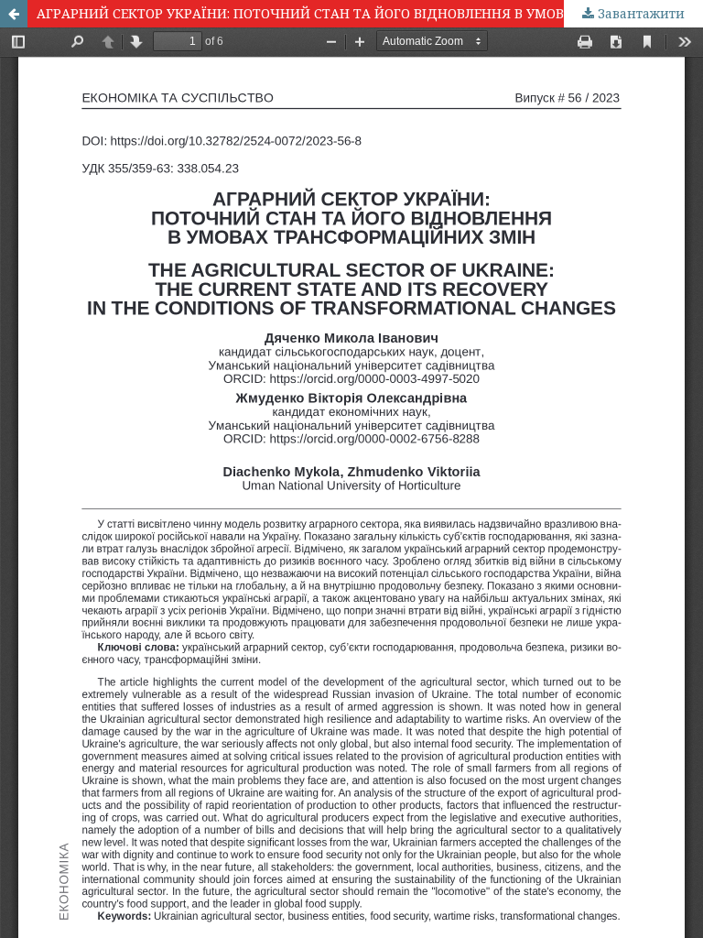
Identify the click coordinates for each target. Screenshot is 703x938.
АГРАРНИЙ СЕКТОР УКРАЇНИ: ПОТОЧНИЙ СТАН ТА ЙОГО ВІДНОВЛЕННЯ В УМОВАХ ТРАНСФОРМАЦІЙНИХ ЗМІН (370, 13)
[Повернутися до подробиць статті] (13, 13)
